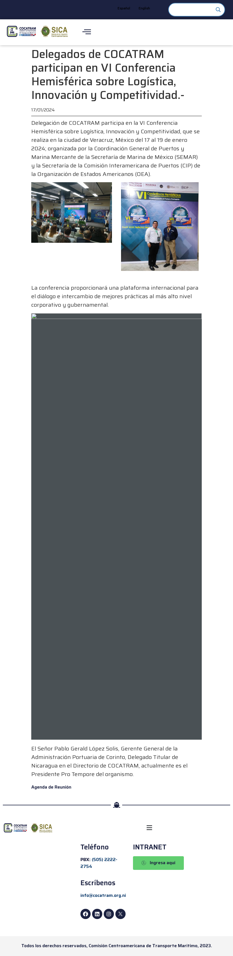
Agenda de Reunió (50, 787)
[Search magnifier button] (218, 10)
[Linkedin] (97, 914)
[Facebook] (85, 914)
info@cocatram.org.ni (103, 895)
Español (124, 8)
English (144, 8)
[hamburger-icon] (86, 32)
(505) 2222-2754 (98, 863)
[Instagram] (109, 914)
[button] (149, 828)
